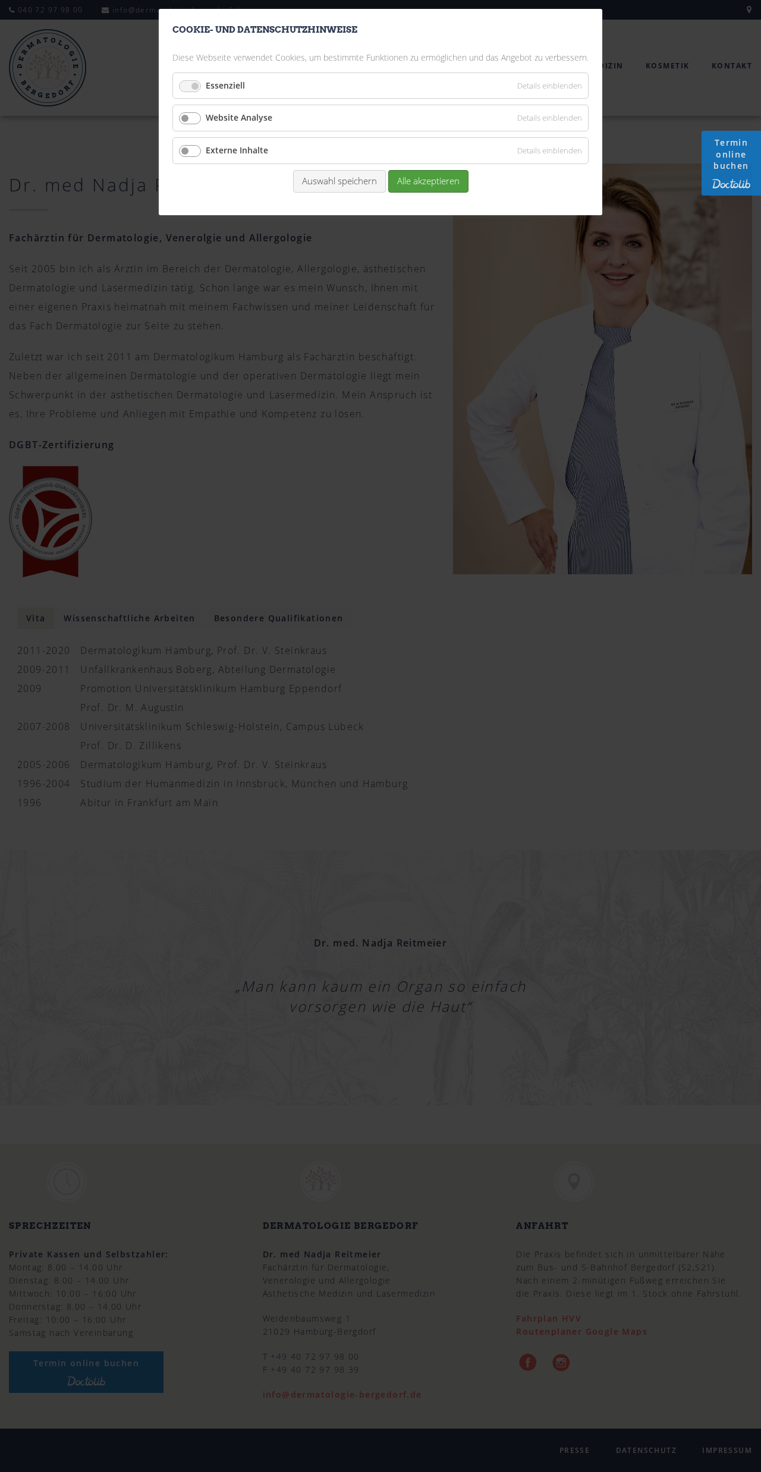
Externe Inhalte (237, 150)
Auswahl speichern (339, 181)
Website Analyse (239, 117)
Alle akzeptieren (428, 181)
